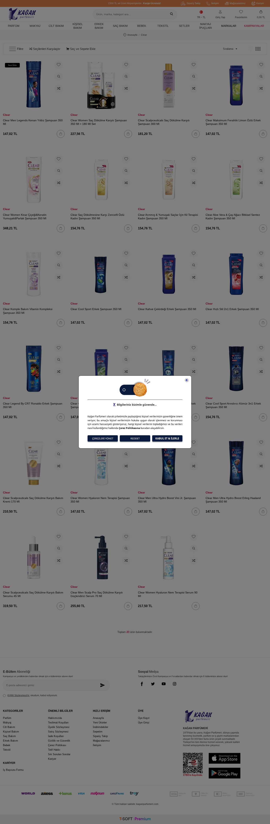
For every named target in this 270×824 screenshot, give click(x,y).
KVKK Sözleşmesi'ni (18, 695)
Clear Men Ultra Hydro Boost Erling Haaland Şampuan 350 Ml (233, 499)
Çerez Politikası (57, 745)
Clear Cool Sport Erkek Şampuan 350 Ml (96, 309)
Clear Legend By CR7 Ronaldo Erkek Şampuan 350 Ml (32, 405)
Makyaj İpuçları (205, 25)
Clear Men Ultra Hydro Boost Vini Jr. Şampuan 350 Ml (167, 499)
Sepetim (97, 731)
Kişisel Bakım (78, 25)
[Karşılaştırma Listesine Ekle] (59, 88)
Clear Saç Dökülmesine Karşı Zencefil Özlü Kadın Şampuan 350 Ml (97, 216)
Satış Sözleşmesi (58, 731)
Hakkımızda (55, 718)
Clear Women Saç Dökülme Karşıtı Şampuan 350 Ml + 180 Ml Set (99, 122)
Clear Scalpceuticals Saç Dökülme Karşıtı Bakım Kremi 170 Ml (33, 499)
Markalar (228, 25)
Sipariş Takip (193, 3)
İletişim (215, 3)
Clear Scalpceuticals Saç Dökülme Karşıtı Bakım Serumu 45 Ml (33, 594)
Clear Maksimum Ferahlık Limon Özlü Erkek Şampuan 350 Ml (233, 122)
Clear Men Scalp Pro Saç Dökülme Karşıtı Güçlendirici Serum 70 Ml (97, 594)
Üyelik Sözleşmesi (58, 727)
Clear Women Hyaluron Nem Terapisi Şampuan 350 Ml (100, 499)
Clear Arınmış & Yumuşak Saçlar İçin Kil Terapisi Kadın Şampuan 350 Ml (168, 216)
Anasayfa (132, 35)
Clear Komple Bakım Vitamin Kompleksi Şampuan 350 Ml (27, 310)
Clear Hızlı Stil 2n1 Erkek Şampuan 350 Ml (232, 309)
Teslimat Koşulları (58, 722)
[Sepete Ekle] (61, 134)
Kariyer (260, 3)
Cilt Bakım (56, 25)
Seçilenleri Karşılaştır (46, 48)
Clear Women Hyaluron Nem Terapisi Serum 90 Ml (167, 594)
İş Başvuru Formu (13, 769)
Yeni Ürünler (100, 722)
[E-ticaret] (135, 819)
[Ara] (171, 14)
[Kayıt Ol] (103, 685)
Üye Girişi (143, 722)
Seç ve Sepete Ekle (82, 48)
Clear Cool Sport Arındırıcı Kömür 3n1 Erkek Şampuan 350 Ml (233, 405)
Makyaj (35, 25)
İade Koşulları (56, 736)
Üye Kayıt (143, 718)
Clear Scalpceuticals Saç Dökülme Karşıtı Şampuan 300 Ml (164, 122)
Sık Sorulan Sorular (59, 754)
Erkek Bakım (99, 25)
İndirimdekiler (100, 727)
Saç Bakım (120, 25)
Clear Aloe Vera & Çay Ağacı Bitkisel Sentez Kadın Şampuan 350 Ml (233, 216)
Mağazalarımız (237, 3)
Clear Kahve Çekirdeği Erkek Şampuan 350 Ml (167, 309)
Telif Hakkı (54, 749)
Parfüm (13, 25)
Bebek (141, 25)
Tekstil (163, 25)
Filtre (20, 48)
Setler (184, 25)
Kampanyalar (254, 25)
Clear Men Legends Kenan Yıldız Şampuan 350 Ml (33, 122)
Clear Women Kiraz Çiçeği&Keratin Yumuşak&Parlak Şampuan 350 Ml (24, 216)
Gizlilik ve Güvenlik (59, 740)
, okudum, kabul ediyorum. (33, 695)
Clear (6, 114)
